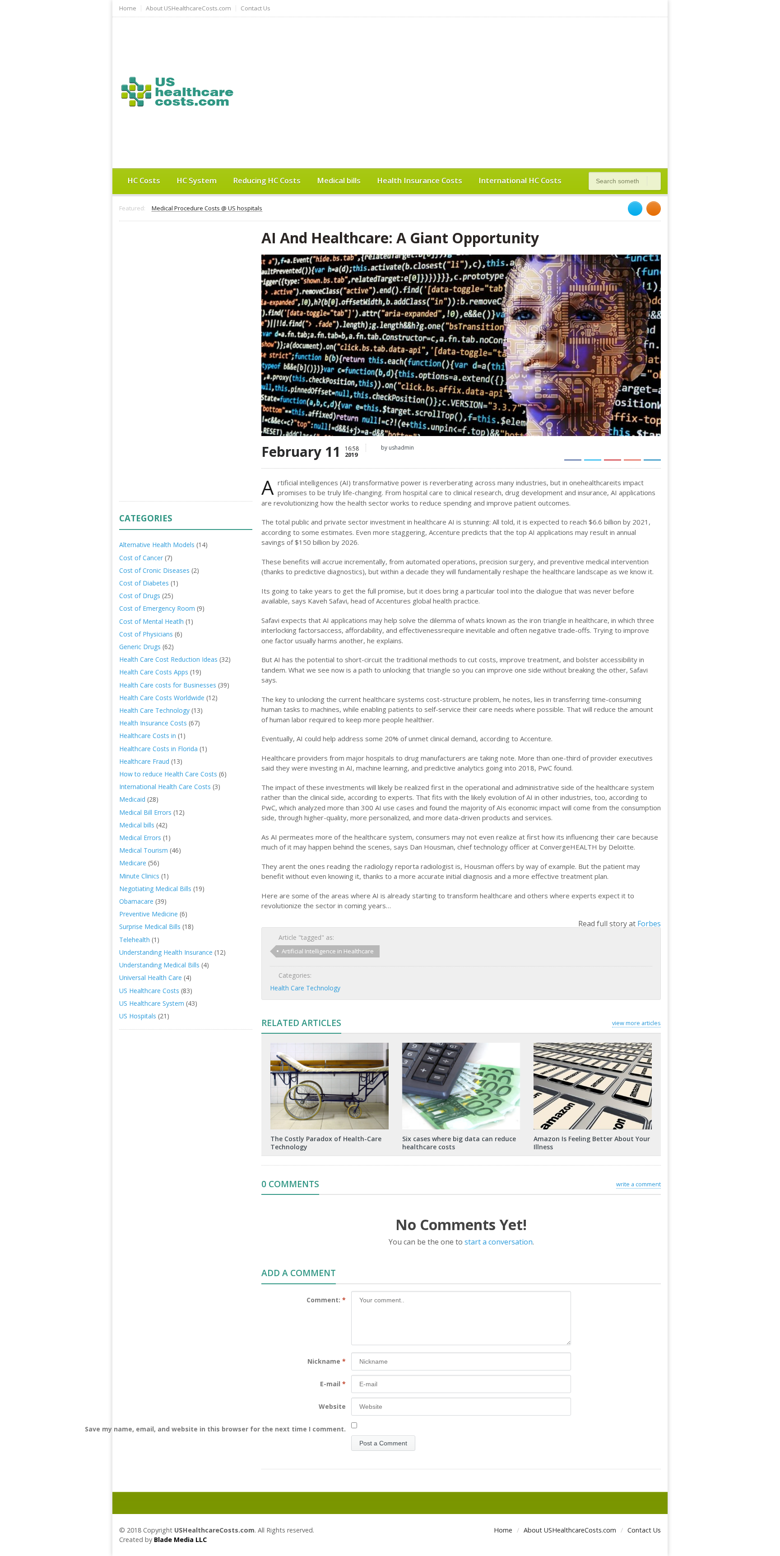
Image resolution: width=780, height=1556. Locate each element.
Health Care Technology (305, 988)
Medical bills (339, 180)
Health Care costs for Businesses (167, 685)
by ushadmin (397, 447)
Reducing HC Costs (267, 180)
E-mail (333, 1383)
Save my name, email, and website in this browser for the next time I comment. (215, 1429)
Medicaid (132, 799)
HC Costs (143, 180)
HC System (196, 180)
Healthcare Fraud (144, 761)
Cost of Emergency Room (157, 608)
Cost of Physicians (146, 634)
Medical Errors (140, 837)
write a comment (638, 1184)
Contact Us (255, 8)
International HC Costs (520, 180)
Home (127, 8)
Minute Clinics (139, 876)
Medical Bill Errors (145, 812)
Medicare (132, 863)
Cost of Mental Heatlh (151, 621)
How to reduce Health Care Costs (168, 774)
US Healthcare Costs (149, 990)
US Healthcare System (151, 1003)
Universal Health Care (150, 977)
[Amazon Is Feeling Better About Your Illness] (593, 1046)
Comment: (326, 1300)
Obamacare (136, 901)
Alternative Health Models (157, 544)
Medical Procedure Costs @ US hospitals (207, 208)
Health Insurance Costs (419, 180)
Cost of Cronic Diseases (154, 570)
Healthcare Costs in (147, 735)
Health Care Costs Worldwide (161, 697)
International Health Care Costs (165, 786)
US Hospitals (137, 1016)
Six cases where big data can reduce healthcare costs (459, 1142)
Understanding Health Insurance (166, 952)
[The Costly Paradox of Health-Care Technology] (329, 1046)
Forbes (649, 924)
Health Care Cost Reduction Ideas (168, 659)
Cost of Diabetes (144, 583)
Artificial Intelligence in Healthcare (328, 951)
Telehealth (134, 939)
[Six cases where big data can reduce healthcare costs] (461, 1046)
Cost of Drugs (139, 595)
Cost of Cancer (141, 557)
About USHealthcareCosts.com (188, 8)
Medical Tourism (143, 850)
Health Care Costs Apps (153, 672)
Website (332, 1406)
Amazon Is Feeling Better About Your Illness (592, 1142)
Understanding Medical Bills (159, 965)
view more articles (636, 1023)
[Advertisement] (491, 91)
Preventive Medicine (148, 914)
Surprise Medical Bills (150, 926)
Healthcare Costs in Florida (158, 748)
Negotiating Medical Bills (155, 888)
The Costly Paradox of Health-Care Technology (325, 1142)
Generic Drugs (140, 646)
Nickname (326, 1361)
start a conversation (498, 1242)
